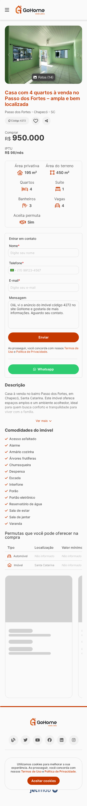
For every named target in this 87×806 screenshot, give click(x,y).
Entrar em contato (22, 238)
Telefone (16, 263)
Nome (14, 246)
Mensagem (17, 298)
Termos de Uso (31, 771)
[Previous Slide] (9, 55)
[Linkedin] (62, 740)
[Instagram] (74, 740)
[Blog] (13, 740)
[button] (43, 55)
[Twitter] (25, 740)
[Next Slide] (78, 55)
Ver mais (42, 421)
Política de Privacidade (31, 351)
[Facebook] (50, 740)
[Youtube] (37, 740)
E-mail (14, 280)
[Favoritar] (36, 121)
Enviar (44, 337)
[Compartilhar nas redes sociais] (46, 121)
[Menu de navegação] (7, 10)
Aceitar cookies (43, 781)
